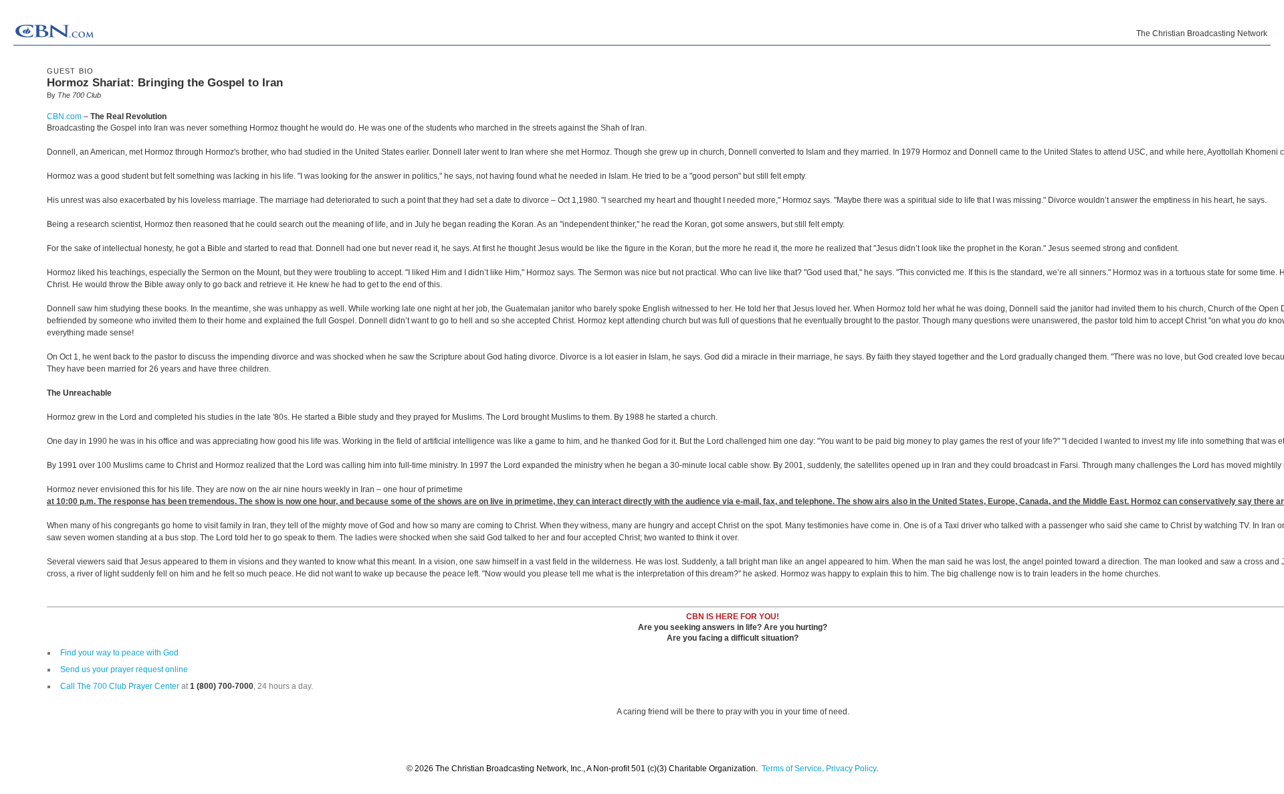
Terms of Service (792, 768)
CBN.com (64, 116)
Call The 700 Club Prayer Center (119, 686)
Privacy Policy (851, 768)
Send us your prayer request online (124, 669)
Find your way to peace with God (119, 652)
